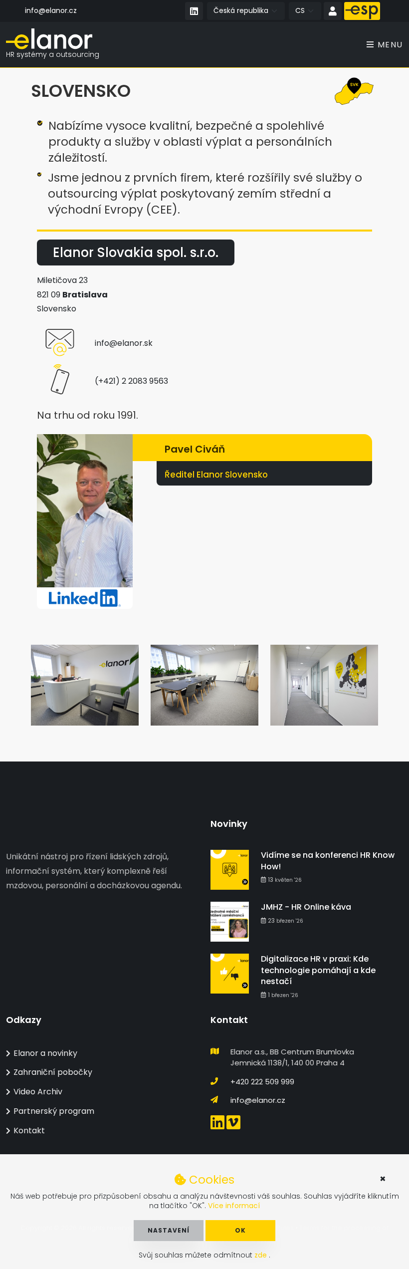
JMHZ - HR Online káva (306, 907)
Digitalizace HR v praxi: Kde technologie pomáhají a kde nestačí (318, 970)
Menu (389, 44)
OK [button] (240, 1230)
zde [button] (261, 1255)
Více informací (234, 1206)
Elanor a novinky (45, 1053)
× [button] (383, 1179)
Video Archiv (37, 1091)
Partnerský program (53, 1111)
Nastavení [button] (169, 1230)
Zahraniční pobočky (52, 1072)
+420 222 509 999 (262, 1081)
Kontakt (29, 1130)
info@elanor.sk (124, 343)
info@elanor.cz (51, 10)
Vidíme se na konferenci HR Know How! (328, 860)
